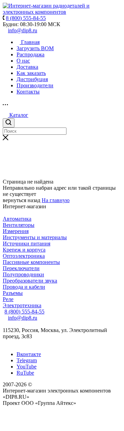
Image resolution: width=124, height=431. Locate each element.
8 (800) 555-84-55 (24, 311)
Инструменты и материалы (35, 237)
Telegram (27, 360)
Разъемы (13, 293)
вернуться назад (21, 200)
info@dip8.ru (22, 30)
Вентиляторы (18, 225)
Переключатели (21, 268)
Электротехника (22, 305)
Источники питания (26, 243)
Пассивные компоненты (31, 262)
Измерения (16, 231)
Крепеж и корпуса (24, 250)
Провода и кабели (24, 287)
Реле (8, 299)
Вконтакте (29, 354)
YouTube (27, 366)
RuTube (25, 373)
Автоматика (17, 219)
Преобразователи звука (30, 281)
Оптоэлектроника (24, 256)
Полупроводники (23, 274)
